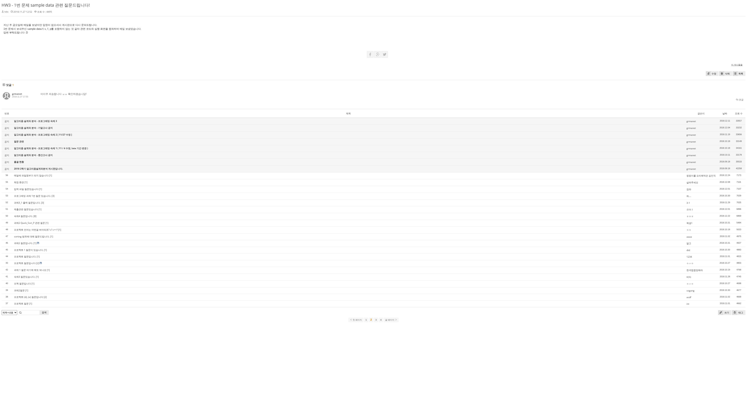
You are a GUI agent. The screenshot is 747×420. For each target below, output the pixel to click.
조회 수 (739, 113)
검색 (44, 312)
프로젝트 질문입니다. (25, 256)
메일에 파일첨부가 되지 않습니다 (31, 175)
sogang (690, 290)
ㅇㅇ (689, 230)
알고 (689, 243)
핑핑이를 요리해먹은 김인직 (701, 175)
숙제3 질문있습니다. (24, 276)
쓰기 (726, 312)
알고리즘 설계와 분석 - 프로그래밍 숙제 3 (35, 121)
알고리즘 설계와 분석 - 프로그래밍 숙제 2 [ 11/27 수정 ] (43, 134)
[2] (37, 263)
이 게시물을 (737, 64)
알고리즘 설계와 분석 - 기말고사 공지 (33, 128)
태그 (740, 312)
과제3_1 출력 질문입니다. (27, 202)
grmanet (17, 93)
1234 (689, 256)
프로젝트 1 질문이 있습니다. (28, 250)
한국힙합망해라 (695, 270)
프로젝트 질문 (21, 303)
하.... (689, 196)
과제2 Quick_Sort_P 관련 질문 (29, 223)
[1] (50, 175)
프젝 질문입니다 (22, 283)
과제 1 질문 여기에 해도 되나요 (30, 270)
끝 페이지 (390, 320)
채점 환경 (19, 182)
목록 (740, 73)
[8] (34, 216)
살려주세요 (692, 182)
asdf (689, 297)
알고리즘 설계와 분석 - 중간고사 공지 (33, 155)
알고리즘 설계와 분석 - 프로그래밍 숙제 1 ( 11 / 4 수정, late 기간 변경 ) (51, 148)
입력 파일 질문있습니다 (26, 189)
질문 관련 (19, 141)
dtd (688, 250)
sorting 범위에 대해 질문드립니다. (32, 236)
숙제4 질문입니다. (23, 216)
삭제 (727, 73)
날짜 (724, 113)
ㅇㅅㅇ (690, 263)
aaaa (689, 236)
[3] (53, 196)
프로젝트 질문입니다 (25, 263)
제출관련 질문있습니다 (26, 209)
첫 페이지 (357, 320)
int (688, 303)
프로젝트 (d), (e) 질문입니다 (28, 297)
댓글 (740, 99)
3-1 (688, 203)
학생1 (690, 223)
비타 (689, 277)
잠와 (689, 189)
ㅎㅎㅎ (690, 216)
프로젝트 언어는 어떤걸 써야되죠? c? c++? (36, 229)
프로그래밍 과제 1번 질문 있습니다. (32, 196)
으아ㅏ (690, 209)
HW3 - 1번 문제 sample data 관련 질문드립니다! (46, 5)
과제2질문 (19, 290)
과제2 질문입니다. (23, 243)
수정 (714, 73)
